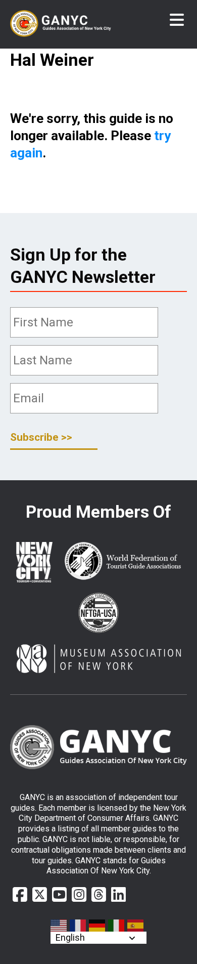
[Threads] (98, 894)
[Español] (135, 925)
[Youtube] (59, 894)
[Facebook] (20, 894)
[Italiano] (116, 925)
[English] (59, 925)
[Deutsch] (97, 925)
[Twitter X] (39, 894)
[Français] (78, 925)
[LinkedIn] (118, 894)
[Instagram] (79, 894)
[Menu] (177, 20)
